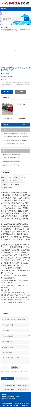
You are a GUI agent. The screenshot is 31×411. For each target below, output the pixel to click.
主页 (7, 29)
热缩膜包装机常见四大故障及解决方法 (11, 161)
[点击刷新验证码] (15, 367)
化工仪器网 (22, 403)
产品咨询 (6, 91)
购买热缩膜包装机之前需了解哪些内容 (11, 154)
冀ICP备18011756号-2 (15, 405)
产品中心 (11, 29)
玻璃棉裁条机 (22, 118)
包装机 (15, 29)
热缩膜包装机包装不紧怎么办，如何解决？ (12, 158)
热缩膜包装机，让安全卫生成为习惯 (11, 165)
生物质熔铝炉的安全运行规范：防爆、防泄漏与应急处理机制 (16, 136)
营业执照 (15, 409)
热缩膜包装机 (22, 29)
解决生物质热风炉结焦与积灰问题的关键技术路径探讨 (15, 140)
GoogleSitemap (24, 405)
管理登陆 (27, 403)
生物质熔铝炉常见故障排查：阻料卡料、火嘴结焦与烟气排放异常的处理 (16, 133)
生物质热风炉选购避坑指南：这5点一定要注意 (13, 144)
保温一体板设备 (7, 118)
